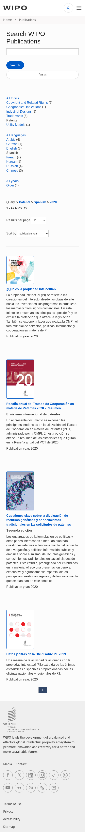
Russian (12, 166)
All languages (16, 135)
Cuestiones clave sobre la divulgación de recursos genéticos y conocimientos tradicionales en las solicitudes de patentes (38, 520)
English (11, 148)
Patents (24, 202)
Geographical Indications (23, 107)
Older (10, 185)
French (11, 157)
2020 (53, 202)
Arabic (10, 139)
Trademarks (14, 116)
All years (12, 181)
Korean (11, 161)
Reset (42, 74)
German (12, 144)
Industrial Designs (19, 111)
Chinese (12, 170)
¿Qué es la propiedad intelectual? (31, 289)
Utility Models (15, 124)
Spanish (40, 202)
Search (15, 65)
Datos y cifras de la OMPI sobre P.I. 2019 (36, 654)
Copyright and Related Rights (27, 102)
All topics (12, 98)
